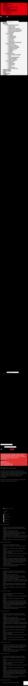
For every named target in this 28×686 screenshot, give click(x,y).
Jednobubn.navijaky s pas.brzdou (21, 292)
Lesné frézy (11, 38)
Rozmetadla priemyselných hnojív (16, 270)
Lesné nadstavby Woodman (17, 308)
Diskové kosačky (17, 151)
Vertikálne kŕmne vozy (19, 208)
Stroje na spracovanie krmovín (15, 30)
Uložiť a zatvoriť (4, 684)
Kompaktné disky (12, 239)
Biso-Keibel (13, 210)
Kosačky (10, 131)
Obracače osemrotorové (19, 168)
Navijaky (13, 286)
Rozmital (13, 149)
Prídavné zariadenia (12, 59)
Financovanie (6, 73)
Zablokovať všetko (9, 508)
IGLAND (15, 288)
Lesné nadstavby (12, 37)
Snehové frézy (11, 67)
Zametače (10, 62)
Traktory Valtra (11, 27)
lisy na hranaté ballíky (18, 116)
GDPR (4, 365)
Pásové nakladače (12, 58)
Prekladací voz (11, 49)
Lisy (9, 111)
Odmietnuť (3, 460)
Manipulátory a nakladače (14, 28)
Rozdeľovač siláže (12, 193)
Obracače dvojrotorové (19, 164)
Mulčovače (10, 194)
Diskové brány (11, 230)
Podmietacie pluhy (15, 224)
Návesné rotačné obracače (20, 159)
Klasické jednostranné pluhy (17, 218)
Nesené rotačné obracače (19, 158)
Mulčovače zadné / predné (20, 199)
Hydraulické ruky (12, 36)
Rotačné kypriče (12, 259)
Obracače (10, 156)
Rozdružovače (11, 125)
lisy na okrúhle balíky (18, 115)
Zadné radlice (11, 64)
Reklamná (7, 522)
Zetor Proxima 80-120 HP (14, 90)
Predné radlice (11, 63)
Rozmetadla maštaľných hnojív (15, 269)
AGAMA (10, 273)
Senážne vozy (17, 211)
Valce (9, 264)
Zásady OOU (6, 364)
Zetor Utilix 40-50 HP (13, 86)
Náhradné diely (7, 69)
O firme (4, 366)
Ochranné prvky (14, 285)
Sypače (10, 66)
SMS (12, 231)
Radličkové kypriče (12, 252)
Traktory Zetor (11, 26)
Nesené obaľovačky (18, 122)
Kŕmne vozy (11, 203)
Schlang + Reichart (18, 311)
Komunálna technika (10, 61)
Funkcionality (8, 516)
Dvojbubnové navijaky (21, 290)
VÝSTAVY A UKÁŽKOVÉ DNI (10, 7)
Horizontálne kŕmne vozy (19, 206)
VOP (4, 362)
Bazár (4, 72)
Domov (5, 22)
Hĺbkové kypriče (13, 78)
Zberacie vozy (17, 213)
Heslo (2, 446)
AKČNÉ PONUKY (7, 4)
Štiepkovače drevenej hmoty (15, 42)
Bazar (4, 357)
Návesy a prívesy (12, 44)
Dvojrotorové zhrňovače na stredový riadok (20, 182)
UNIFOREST (16, 296)
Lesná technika (9, 33)
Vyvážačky (10, 35)
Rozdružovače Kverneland (17, 126)
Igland (15, 312)
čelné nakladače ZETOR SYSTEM (16, 94)
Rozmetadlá (11, 32)
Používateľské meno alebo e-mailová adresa (11, 443)
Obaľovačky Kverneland (16, 118)
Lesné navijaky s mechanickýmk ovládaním (20, 301)
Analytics (7, 519)
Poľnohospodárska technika (12, 25)
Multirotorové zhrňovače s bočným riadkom (20, 175)
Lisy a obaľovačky (12, 123)
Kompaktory (11, 241)
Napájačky (10, 51)
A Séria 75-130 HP (12, 96)
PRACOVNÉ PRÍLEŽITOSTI (10, 9)
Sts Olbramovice (15, 204)
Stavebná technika (10, 53)
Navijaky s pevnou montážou (20, 305)
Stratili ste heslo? (5, 451)
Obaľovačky (11, 117)
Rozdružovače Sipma (16, 127)
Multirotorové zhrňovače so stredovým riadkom (20, 177)
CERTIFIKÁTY (9, 12)
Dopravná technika (10, 43)
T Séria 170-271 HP (13, 99)
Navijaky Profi (19, 303)
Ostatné (10, 52)
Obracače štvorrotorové (19, 166)
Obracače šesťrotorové (19, 167)
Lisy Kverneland (14, 112)
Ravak (12, 148)
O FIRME (5, 3)
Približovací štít (14, 282)
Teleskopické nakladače (13, 57)
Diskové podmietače (13, 233)
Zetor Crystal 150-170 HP (14, 92)
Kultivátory (10, 245)
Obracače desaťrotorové (19, 169)
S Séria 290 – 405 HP (13, 100)
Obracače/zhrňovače (13, 187)
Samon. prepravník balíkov (14, 130)
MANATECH (11, 307)
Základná (7, 514)
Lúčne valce (11, 247)
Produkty (5, 23)
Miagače (10, 128)
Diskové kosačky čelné (19, 152)
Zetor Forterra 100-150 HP (14, 91)
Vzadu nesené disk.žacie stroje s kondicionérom (19, 146)
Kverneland (13, 132)
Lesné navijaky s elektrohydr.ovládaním (21, 298)
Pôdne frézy (11, 39)
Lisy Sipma (13, 113)
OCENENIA (8, 13)
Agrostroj (13, 197)
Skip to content (4, 1)
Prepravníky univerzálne (13, 47)
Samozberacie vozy (12, 209)
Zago (12, 205)
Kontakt (5, 74)
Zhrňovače (10, 171)
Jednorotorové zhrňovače (19, 173)
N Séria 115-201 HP (13, 97)
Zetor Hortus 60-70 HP (13, 87)
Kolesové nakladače (15, 105)
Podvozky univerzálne (13, 46)
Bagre (9, 56)
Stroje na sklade (7, 70)
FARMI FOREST (12, 275)
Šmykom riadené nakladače (14, 54)
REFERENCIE (6, 8)
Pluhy (9, 216)
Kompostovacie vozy (13, 68)
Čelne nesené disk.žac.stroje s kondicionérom (20, 137)
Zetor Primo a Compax (13, 85)
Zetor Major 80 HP (12, 89)
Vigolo (12, 198)
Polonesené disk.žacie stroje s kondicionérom (20, 142)
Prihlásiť (12, 449)
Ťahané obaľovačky (18, 121)
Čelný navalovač (14, 283)
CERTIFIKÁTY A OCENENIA (10, 10)
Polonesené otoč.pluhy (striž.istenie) (16, 228)
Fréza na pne (11, 41)
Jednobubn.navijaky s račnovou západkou (21, 294)
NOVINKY (5, 5)
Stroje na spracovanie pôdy (14, 31)
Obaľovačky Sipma (15, 120)
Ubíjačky (10, 261)
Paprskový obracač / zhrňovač (20, 192)
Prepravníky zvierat (12, 48)
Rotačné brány (11, 256)
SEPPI (9, 321)
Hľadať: (4, 21)
